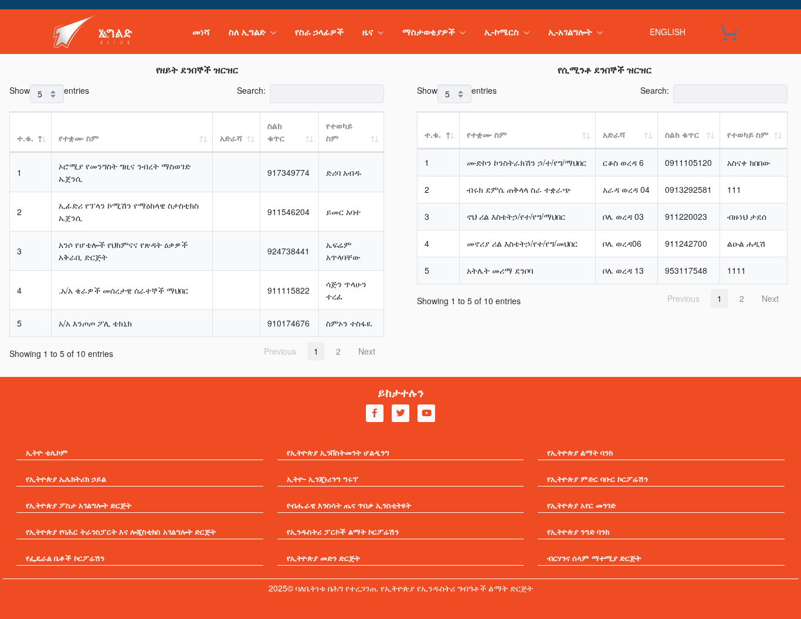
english (667, 32)
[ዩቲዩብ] (426, 413)
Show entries (49, 90)
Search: (251, 90)
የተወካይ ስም (339, 132)
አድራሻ (231, 138)
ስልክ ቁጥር (275, 132)
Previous (280, 351)
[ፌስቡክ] (374, 413)
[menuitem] (201, 32)
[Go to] (96, 31)
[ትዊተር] (400, 413)
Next (366, 351)
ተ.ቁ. (25, 138)
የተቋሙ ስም (79, 138)
